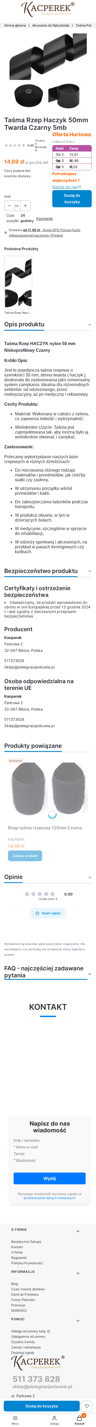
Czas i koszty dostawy (28, 1289)
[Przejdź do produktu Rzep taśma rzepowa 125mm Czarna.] (48, 789)
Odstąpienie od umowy (28, 1336)
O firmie (17, 1252)
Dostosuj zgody (22, 1353)
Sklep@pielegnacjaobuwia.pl (29, 667)
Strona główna (15, 25)
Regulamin (19, 1258)
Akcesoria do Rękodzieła (50, 25)
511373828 (14, 660)
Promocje (18, 1305)
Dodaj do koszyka (72, 198)
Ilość (7, 196)
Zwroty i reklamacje (26, 1347)
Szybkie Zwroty (23, 1342)
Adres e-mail (27, 1147)
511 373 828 (36, 1379)
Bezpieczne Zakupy (26, 1242)
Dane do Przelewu (25, 1294)
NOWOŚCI (19, 1310)
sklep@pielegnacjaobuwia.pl (42, 1386)
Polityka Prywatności (27, 1263)
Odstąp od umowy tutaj (28, 1331)
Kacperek (44, 218)
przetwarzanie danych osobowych (49, 1198)
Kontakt (17, 1247)
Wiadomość (26, 1160)
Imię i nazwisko (27, 1140)
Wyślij (49, 1178)
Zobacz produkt (25, 856)
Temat (19, 1153)
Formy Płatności (23, 1300)
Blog (14, 1284)
